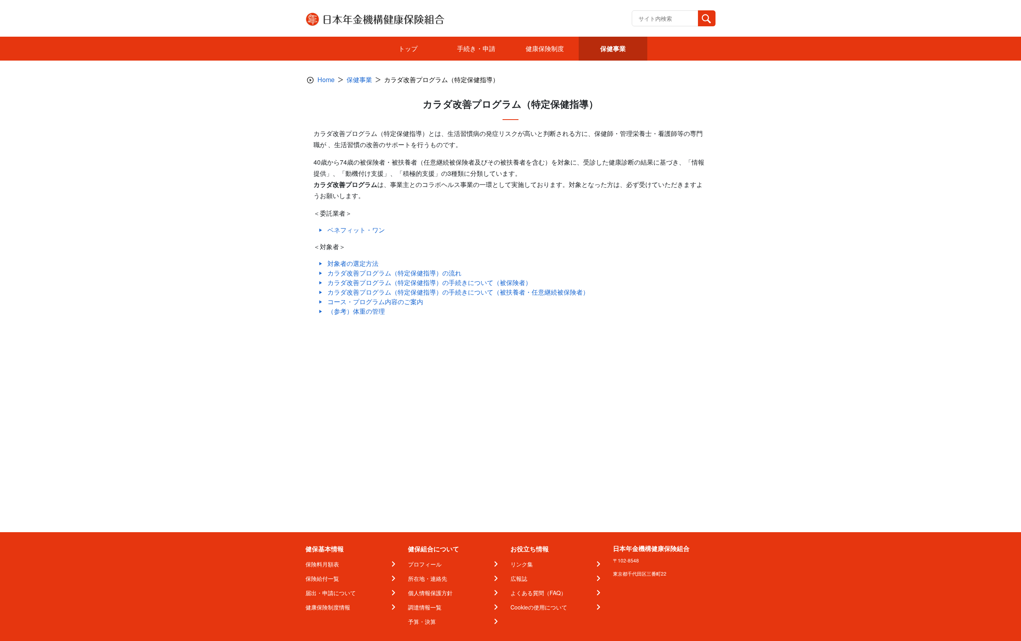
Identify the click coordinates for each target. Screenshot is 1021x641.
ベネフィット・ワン (356, 229)
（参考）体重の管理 (356, 311)
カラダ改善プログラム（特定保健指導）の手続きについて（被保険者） (429, 282)
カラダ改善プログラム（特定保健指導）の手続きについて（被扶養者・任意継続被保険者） (458, 292)
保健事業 (359, 79)
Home (326, 79)
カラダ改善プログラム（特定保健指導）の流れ (394, 272)
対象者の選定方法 (352, 263)
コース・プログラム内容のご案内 (375, 301)
